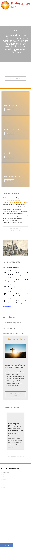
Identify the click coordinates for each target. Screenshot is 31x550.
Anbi (7, 16)
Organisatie (12, 177)
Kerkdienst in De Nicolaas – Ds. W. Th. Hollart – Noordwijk (18, 274)
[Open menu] (29, 20)
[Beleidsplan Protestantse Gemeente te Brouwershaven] (15, 431)
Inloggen (6, 545)
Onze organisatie (21, 12)
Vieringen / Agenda (19, 16)
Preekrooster (13, 129)
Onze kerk (7, 12)
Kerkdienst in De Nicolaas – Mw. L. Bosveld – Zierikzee (18, 281)
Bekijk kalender (7, 306)
